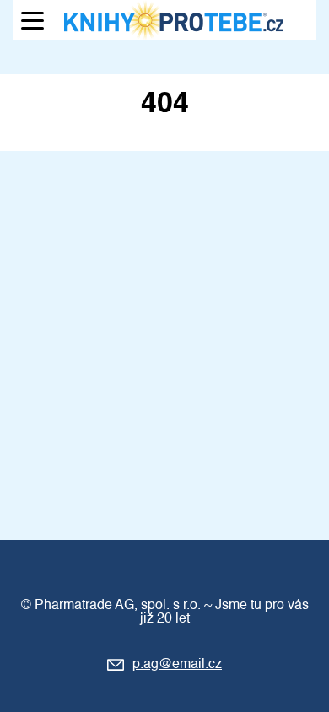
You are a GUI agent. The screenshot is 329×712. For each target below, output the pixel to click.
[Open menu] (32, 20)
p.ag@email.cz (177, 665)
